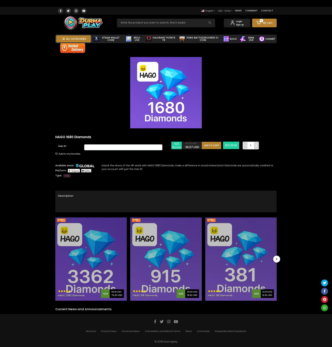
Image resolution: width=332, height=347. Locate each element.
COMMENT (251, 10)
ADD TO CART (211, 145)
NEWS (238, 10)
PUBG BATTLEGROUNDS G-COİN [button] (203, 39)
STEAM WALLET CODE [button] (111, 39)
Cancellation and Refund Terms (162, 331)
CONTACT (267, 10)
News (189, 331)
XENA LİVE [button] (251, 39)
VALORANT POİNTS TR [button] (164, 39)
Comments (203, 331)
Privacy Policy (108, 331)
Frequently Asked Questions (230, 331)
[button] (264, 23)
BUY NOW (231, 145)
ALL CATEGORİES (76, 39)
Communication (131, 331)
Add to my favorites (69, 153)
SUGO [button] (233, 39)
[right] (277, 259)
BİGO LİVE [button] (137, 39)
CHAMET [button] (270, 39)
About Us (91, 331)
